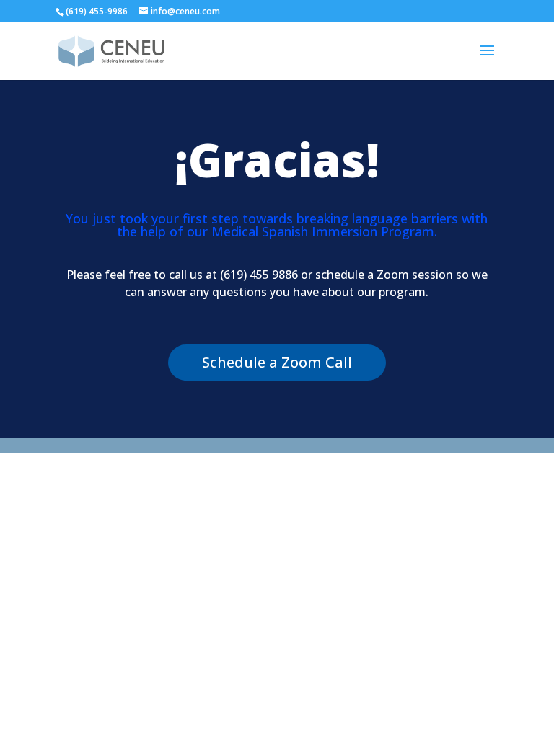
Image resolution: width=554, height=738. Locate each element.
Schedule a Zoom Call (277, 362)
